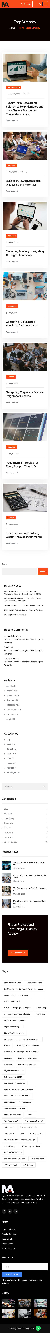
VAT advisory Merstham (30, 1146)
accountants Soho (34, 982)
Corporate (11, 753)
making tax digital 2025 (27, 1058)
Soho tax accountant (12, 1115)
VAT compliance (37, 1159)
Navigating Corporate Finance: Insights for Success (25, 394)
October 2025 (12, 705)
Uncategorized (14, 87)
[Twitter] (10, 1211)
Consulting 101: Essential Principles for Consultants (22, 323)
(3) (26, 172)
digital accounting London (14, 1020)
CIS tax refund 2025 (12, 1001)
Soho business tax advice (14, 1108)
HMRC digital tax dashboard (28, 1045)
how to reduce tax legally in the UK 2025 (21, 1052)
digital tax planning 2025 (14, 1033)
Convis (7, 647)
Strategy (31, 1115)
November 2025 (13, 700)
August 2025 (12, 714)
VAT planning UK (10, 1165)
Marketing (12, 236)
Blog (8, 739)
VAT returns (28, 1165)
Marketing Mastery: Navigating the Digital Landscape (25, 253)
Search (5, 564)
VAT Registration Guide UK (15, 614)
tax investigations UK (34, 1121)
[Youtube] (15, 1211)
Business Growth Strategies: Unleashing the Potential (23, 182)
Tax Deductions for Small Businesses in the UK (23, 605)
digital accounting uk (12, 1026)
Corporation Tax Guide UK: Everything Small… (30, 876)
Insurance (11, 447)
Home (12, 28)
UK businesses (36, 1133)
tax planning (9, 1127)
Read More (10, 121)
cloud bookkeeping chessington (17, 1008)
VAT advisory (9, 1146)
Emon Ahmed (9, 658)
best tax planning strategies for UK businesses (23, 989)
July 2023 (10, 719)
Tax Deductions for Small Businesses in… (29, 889)
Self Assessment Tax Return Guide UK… (28, 863)
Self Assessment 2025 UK (14, 1083)
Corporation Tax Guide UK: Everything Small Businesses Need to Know (22, 599)
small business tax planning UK (17, 1096)
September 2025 (13, 709)
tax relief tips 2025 (29, 1127)
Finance (11, 377)
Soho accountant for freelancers (17, 1102)
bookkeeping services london (16, 995)
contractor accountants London (17, 1014)
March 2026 (11, 690)
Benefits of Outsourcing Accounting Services (23, 610)
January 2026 (12, 695)
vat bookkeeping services (14, 1159)
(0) (28, 94)
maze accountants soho (28, 1064)
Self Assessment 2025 (13, 1077)
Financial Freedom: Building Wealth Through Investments (24, 535)
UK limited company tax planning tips (19, 1140)
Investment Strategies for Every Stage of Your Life (22, 464)
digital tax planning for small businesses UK (22, 1039)
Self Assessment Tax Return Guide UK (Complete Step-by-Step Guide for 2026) (22, 592)
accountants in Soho (12, 982)
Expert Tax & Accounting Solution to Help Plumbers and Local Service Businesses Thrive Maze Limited (24, 108)
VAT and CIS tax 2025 (13, 1152)
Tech (22, 1133)
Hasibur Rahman (11, 636)
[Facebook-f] (4, 1211)
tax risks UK (9, 1133)
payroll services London (14, 1070)
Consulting (12, 306)
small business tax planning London (18, 1089)
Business (11, 165)
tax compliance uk (11, 1121)
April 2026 (10, 686)
